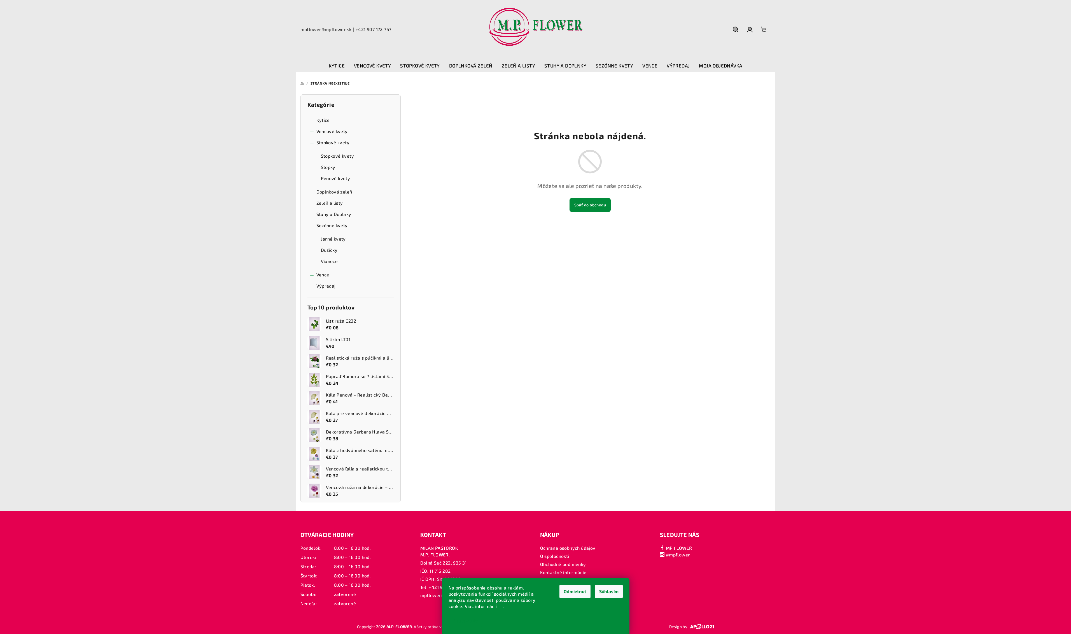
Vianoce (329, 261)
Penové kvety (335, 178)
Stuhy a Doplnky (333, 214)
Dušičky (329, 250)
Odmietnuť (575, 591)
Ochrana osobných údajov (568, 548)
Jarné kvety (333, 238)
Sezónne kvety (332, 225)
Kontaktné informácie (563, 572)
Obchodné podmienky (563, 564)
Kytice (323, 120)
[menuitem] (336, 66)
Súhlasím (609, 591)
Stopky (328, 167)
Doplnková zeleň (334, 191)
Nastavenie (465, 620)
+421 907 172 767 (373, 29)
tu (500, 606)
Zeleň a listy (329, 203)
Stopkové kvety (333, 142)
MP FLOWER (678, 548)
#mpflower (677, 554)
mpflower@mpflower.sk (326, 29)
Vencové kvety (332, 131)
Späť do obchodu (590, 204)
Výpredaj (326, 285)
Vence (322, 274)
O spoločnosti (554, 556)
